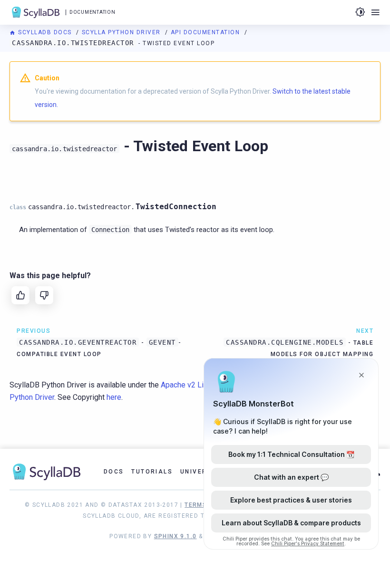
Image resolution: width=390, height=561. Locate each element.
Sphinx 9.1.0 (175, 536)
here (114, 397)
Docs (114, 471)
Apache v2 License (192, 384)
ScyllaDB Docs (45, 32)
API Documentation (206, 32)
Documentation (92, 12)
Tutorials (152, 471)
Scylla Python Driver (122, 32)
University (202, 471)
